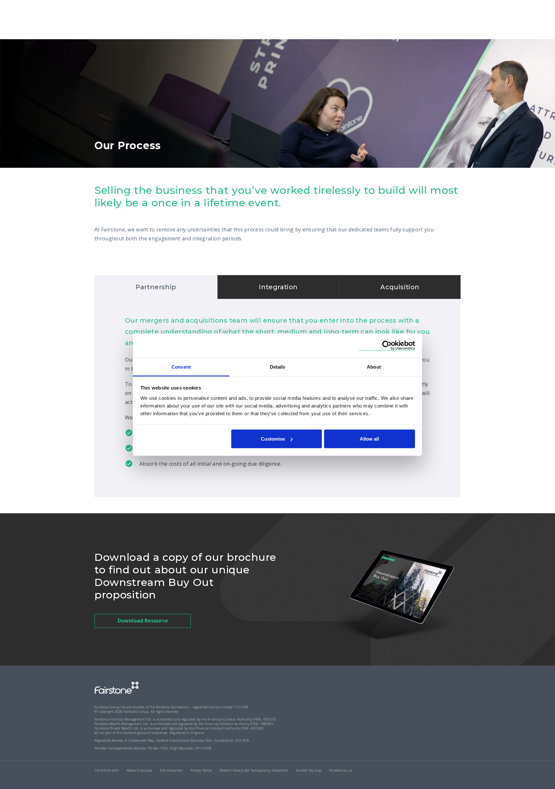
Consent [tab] (181, 366)
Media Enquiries (139, 770)
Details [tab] (278, 366)
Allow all (369, 439)
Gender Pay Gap (308, 770)
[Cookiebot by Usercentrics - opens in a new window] (387, 346)
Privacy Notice (201, 770)
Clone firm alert (106, 770)
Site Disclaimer (171, 770)
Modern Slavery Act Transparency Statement (254, 770)
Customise (273, 439)
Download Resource (143, 620)
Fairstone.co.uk (340, 770)
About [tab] (374, 366)
